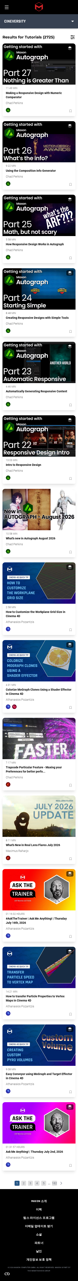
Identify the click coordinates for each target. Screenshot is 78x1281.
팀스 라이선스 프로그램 (38, 1218)
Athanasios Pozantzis (20, 622)
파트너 (39, 1243)
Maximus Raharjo (17, 851)
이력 (39, 1209)
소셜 (39, 1235)
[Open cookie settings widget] (7, 1274)
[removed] (70, 111)
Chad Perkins (14, 103)
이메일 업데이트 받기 (39, 1226)
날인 (39, 1251)
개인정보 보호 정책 (39, 1260)
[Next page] (61, 1183)
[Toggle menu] (72, 21)
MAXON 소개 (39, 1201)
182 (54, 1183)
